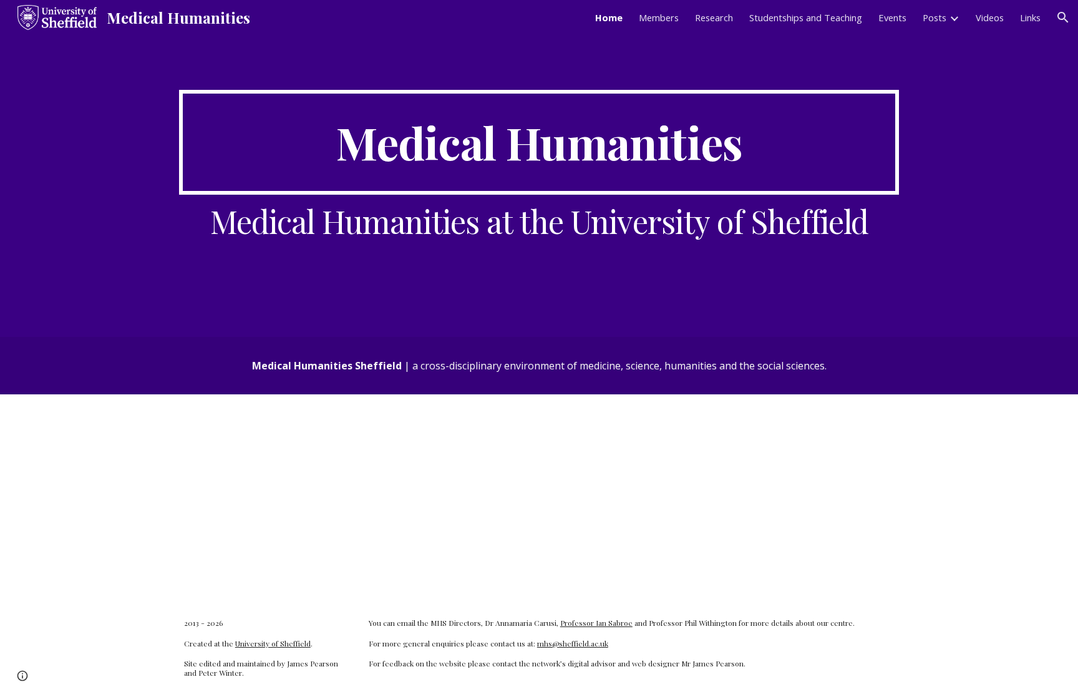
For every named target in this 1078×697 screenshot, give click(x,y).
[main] (539, 142)
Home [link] (609, 17)
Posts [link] (934, 17)
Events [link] (892, 17)
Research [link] (714, 17)
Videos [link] (990, 17)
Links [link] (1030, 17)
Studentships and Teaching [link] (805, 17)
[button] (1063, 17)
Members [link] (659, 17)
